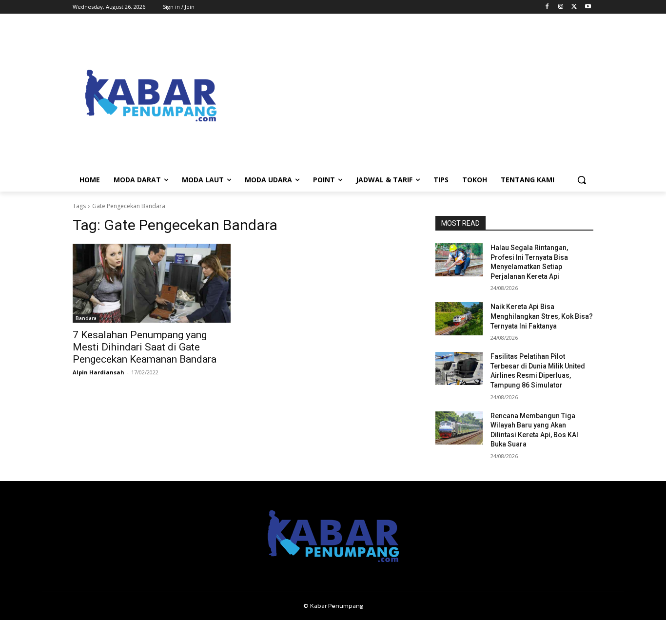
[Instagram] (561, 7)
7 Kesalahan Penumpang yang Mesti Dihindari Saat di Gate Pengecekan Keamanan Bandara (144, 347)
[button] (581, 180)
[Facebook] (547, 7)
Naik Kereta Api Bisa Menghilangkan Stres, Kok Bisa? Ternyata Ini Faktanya (541, 316)
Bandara (86, 318)
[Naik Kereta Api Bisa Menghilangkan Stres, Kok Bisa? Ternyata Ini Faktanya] (459, 318)
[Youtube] (587, 7)
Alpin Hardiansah (98, 372)
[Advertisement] (411, 95)
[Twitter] (574, 7)
